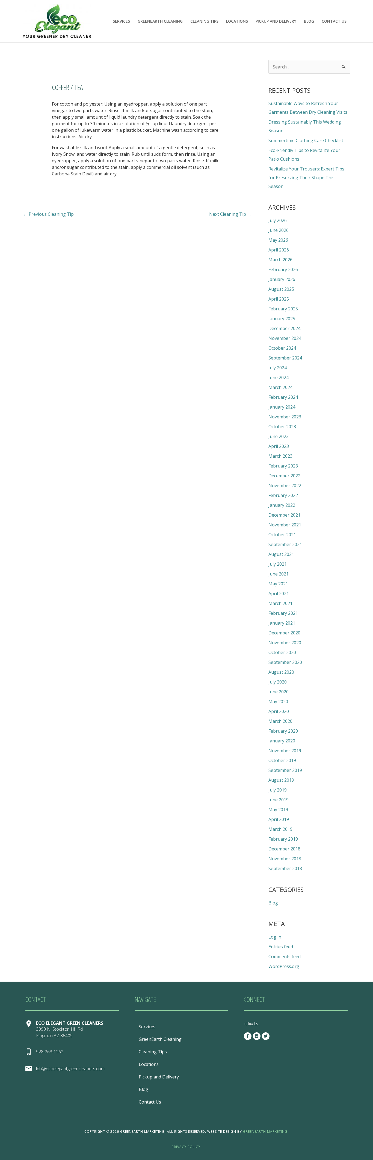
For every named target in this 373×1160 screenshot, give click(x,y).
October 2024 (282, 348)
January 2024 (281, 407)
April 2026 (278, 250)
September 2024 (285, 358)
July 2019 (277, 790)
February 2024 (283, 397)
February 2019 (283, 839)
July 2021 (277, 564)
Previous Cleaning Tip (48, 214)
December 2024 (284, 328)
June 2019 (278, 800)
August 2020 (281, 672)
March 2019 (280, 829)
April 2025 (278, 299)
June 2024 (278, 377)
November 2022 (284, 485)
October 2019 (282, 760)
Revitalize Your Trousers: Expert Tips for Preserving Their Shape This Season (306, 177)
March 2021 (280, 603)
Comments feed (284, 957)
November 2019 (284, 751)
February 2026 (283, 269)
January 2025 (281, 319)
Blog (309, 21)
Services (121, 21)
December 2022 (284, 476)
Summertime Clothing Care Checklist (305, 140)
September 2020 (285, 662)
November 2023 (284, 417)
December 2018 (284, 849)
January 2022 (281, 505)
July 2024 (277, 368)
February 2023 (283, 466)
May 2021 (278, 584)
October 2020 (282, 652)
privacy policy (186, 1146)
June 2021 (278, 574)
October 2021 (282, 535)
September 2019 (285, 770)
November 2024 (284, 338)
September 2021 (285, 544)
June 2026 (278, 230)
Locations (237, 21)
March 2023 (280, 456)
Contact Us (334, 21)
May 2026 (278, 240)
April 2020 (278, 711)
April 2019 (278, 819)
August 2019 (281, 780)
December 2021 (284, 515)
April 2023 (278, 446)
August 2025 (281, 289)
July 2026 (277, 220)
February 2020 (283, 731)
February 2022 (283, 495)
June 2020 (278, 692)
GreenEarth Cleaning (160, 21)
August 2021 (281, 554)
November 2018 (284, 859)
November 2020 (284, 643)
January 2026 (281, 279)
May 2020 (278, 702)
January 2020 (281, 741)
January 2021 (281, 623)
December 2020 (284, 633)
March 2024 (280, 387)
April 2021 (278, 594)
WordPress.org (283, 966)
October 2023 (282, 427)
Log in (274, 937)
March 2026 (280, 260)
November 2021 (284, 525)
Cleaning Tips (204, 21)
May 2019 (278, 810)
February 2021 (283, 613)
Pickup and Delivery (276, 21)
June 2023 (278, 436)
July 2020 (277, 682)
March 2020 (280, 721)
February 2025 (283, 309)
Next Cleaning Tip (230, 214)
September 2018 (285, 868)
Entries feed (280, 947)
